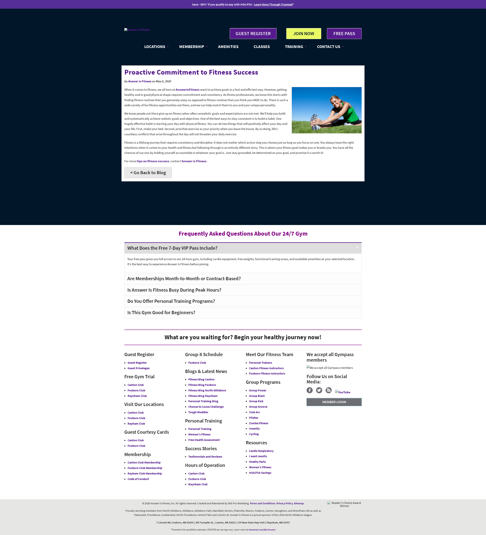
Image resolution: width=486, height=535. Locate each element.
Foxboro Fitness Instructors (267, 373)
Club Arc (254, 412)
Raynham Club (137, 396)
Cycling (254, 434)
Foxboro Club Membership (145, 468)
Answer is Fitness (139, 81)
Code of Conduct (138, 479)
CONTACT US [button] (328, 46)
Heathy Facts (257, 461)
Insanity (254, 428)
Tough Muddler (198, 412)
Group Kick (256, 401)
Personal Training (199, 429)
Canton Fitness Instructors (266, 368)
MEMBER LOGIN (334, 402)
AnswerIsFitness (188, 89)
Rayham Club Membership (145, 473)
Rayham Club (136, 423)
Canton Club (136, 385)
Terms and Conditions (262, 503)
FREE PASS (344, 33)
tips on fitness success (153, 161)
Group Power (257, 390)
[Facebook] (311, 392)
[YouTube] (344, 392)
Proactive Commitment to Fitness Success (191, 72)
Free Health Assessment (204, 440)
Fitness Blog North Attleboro (207, 390)
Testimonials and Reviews (205, 456)
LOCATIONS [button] (154, 46)
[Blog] (330, 392)
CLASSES (262, 46)
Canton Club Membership (144, 462)
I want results (258, 456)
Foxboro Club (136, 390)
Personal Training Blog (203, 401)
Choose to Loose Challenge (206, 406)
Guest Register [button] (137, 362)
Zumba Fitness (258, 423)
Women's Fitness (199, 434)
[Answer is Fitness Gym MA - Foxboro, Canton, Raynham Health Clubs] (137, 29)
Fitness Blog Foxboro (202, 385)
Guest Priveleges (139, 368)
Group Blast (257, 396)
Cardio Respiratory (261, 451)
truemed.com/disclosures (262, 529)
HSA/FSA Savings (260, 472)
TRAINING (294, 46)
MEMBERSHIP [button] (191, 46)
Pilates (253, 417)
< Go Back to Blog (148, 172)
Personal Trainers (260, 362)
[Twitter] (320, 392)
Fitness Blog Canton (201, 379)
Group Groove (258, 406)
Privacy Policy (284, 503)
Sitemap (299, 503)
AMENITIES (228, 46)
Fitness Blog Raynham (203, 396)
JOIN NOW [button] (303, 33)
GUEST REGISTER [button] (253, 33)
